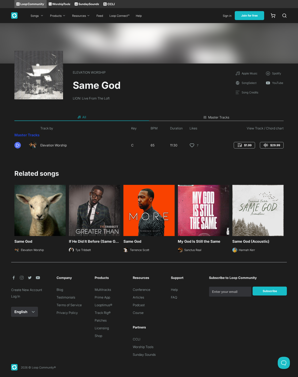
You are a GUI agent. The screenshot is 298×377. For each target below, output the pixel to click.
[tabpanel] (149, 139)
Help (139, 15)
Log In (15, 296)
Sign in (227, 15)
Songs (35, 15)
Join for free (249, 15)
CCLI (136, 339)
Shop (98, 336)
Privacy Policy (67, 313)
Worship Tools (143, 347)
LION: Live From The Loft (91, 98)
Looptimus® (103, 305)
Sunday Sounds (144, 355)
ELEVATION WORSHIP (89, 72)
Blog (60, 290)
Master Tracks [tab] (218, 117)
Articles (138, 297)
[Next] (281, 210)
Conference (141, 290)
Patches (101, 320)
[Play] (17, 145)
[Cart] (273, 15)
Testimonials (66, 297)
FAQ (174, 297)
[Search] (284, 15)
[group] (244, 145)
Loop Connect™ (119, 15)
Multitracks (103, 290)
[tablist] (149, 117)
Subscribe (270, 291)
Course (138, 313)
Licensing (102, 328)
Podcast (139, 305)
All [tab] (84, 117)
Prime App (102, 297)
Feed (99, 15)
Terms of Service (69, 305)
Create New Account (26, 290)
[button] (20, 145)
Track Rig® (103, 313)
